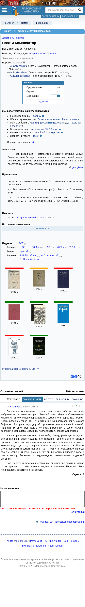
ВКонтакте (28, 545)
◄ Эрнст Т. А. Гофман (16, 23)
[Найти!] (79, 10)
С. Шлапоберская (20, 75)
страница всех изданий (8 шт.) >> (21, 369)
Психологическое (47, 119)
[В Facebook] (75, 376)
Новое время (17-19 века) (44, 129)
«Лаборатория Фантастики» (50, 566)
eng (17, 541)
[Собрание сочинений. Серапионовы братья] (39, 315)
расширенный (70, 16)
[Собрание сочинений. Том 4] (14, 354)
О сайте (9, 541)
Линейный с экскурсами (47, 132)
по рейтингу (62, 399)
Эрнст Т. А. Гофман (13, 38)
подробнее (43, 101)
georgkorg (77, 167)
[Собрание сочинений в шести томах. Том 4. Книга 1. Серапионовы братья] (63, 322)
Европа (57, 122)
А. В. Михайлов (18, 72)
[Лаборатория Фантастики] (16, 11)
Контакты (55, 541)
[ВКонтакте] (72, 376)
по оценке (77, 399)
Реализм (36, 116)
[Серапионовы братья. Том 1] (14, 319)
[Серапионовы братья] (14, 288)
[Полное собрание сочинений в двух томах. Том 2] (39, 354)
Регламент (36, 541)
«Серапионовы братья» (42, 53)
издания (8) (42, 23)
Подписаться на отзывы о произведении (62, 521)
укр (26, 541)
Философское (69, 119)
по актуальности (32, 399)
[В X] (79, 376)
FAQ (46, 541)
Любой (35, 136)
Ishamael (15, 406)
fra (21, 541)
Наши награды (71, 541)
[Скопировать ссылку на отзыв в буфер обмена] (8, 406)
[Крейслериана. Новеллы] (63, 287)
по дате (48, 399)
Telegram (41, 545)
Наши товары (55, 545)
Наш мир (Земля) (39, 122)
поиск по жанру (50, 16)
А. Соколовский (18, 66)
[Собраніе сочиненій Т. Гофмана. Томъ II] (39, 285)
